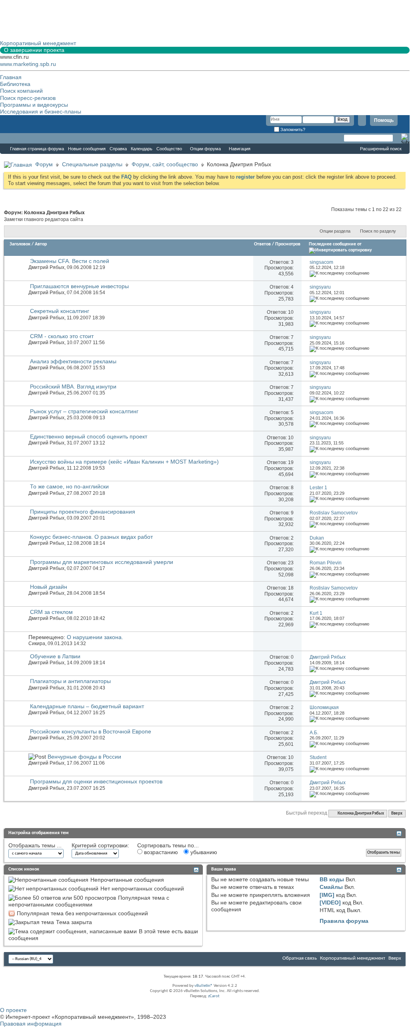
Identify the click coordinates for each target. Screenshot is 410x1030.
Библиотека (15, 84)
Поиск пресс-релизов (28, 98)
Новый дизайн (48, 587)
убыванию (203, 852)
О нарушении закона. (95, 637)
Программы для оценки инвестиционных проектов (96, 781)
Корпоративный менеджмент (352, 958)
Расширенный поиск (381, 148)
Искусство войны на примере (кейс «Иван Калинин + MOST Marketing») (124, 461)
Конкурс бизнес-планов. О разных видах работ (91, 537)
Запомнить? (292, 129)
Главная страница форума (37, 148)
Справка (118, 148)
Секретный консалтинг (59, 311)
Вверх (396, 813)
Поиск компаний (21, 91)
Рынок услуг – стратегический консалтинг (84, 411)
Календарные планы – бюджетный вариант (87, 706)
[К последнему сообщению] (339, 273)
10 (291, 312)
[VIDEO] (330, 902)
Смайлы (331, 887)
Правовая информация (31, 1023)
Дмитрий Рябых (46, 267)
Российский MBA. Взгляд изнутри (73, 386)
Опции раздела (335, 231)
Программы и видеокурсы (34, 105)
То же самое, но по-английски (69, 486)
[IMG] (327, 895)
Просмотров (287, 244)
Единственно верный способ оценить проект (88, 436)
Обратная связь (299, 958)
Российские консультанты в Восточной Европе (90, 731)
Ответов (262, 244)
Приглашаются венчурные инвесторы (79, 286)
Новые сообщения (87, 148)
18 (291, 588)
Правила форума (344, 921)
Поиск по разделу (378, 231)
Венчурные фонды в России (84, 756)
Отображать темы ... (35, 845)
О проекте (13, 1010)
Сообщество (169, 148)
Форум (16, 138)
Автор (41, 244)
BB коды (332, 879)
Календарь (141, 148)
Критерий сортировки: (100, 845)
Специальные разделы (92, 164)
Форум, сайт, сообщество (165, 164)
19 (291, 462)
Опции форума (205, 148)
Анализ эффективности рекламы (73, 361)
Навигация (239, 148)
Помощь (384, 120)
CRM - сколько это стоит (62, 336)
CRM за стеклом (51, 612)
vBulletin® (203, 986)
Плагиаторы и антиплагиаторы (70, 681)
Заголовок (20, 244)
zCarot (214, 996)
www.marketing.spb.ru (28, 64)
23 (291, 563)
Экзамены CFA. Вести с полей (69, 261)
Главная (11, 77)
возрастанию (160, 852)
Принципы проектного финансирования (82, 511)
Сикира (36, 643)
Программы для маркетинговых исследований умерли (101, 562)
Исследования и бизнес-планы (40, 111)
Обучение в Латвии (55, 656)
